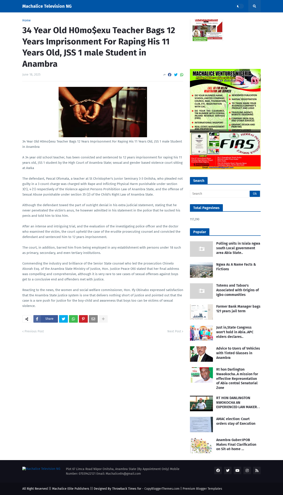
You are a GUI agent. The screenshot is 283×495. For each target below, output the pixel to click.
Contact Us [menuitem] (231, 19)
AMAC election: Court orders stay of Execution (235, 421)
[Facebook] (169, 75)
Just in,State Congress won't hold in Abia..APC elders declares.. (234, 332)
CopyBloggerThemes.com (162, 489)
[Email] (93, 319)
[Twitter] (176, 75)
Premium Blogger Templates (202, 489)
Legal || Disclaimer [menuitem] (201, 19)
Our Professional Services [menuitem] (47, 19)
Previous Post (34, 331)
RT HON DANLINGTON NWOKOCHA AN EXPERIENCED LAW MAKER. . (238, 402)
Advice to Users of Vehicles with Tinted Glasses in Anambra (238, 353)
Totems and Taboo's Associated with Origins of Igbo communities (237, 290)
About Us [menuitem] (82, 19)
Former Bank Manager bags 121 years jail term (238, 308)
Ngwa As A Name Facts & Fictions (236, 266)
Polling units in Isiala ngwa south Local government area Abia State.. (238, 248)
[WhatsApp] (181, 75)
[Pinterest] (83, 319)
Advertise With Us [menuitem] (135, 19)
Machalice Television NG (47, 6)
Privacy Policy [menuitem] (167, 19)
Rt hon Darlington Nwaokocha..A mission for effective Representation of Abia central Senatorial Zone (237, 378)
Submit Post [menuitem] (105, 19)
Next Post (174, 331)
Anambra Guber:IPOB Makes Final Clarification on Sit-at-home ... (236, 444)
